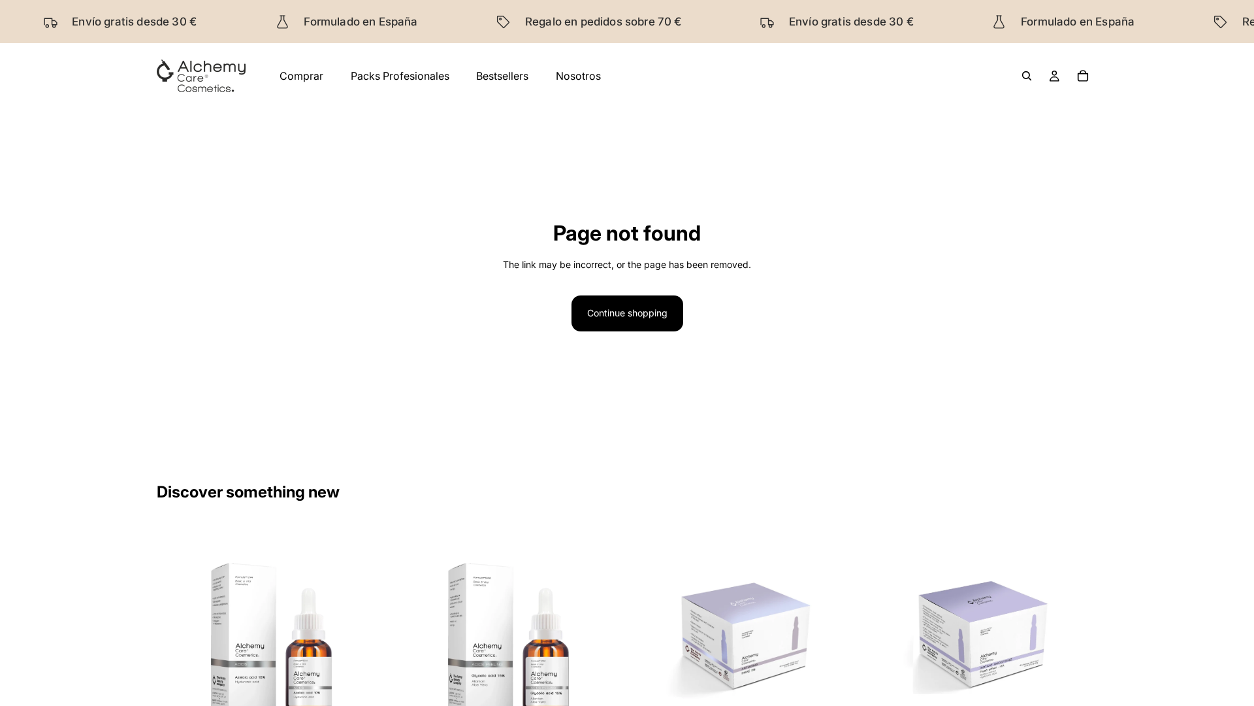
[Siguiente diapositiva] (603, 638)
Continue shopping (627, 312)
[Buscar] (1026, 75)
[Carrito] (1083, 75)
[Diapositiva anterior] (413, 638)
